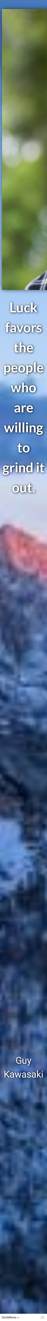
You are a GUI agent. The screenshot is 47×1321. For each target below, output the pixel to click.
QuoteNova (11, 1317)
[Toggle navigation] (42, 1317)
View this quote (22, 1231)
